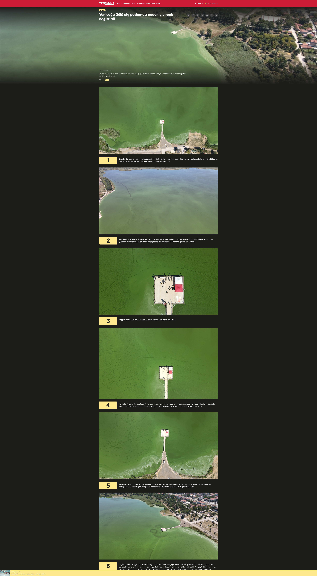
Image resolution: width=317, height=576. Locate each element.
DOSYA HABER (150, 3)
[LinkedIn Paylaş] (202, 15)
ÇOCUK (133, 3)
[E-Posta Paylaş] (216, 15)
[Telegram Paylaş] (207, 15)
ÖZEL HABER (141, 3)
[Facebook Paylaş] (193, 15)
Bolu (106, 80)
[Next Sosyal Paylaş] (188, 15)
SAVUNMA (126, 3)
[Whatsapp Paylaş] (211, 15)
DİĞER (158, 3)
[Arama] (203, 3)
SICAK (118, 3)
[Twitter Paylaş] (197, 15)
